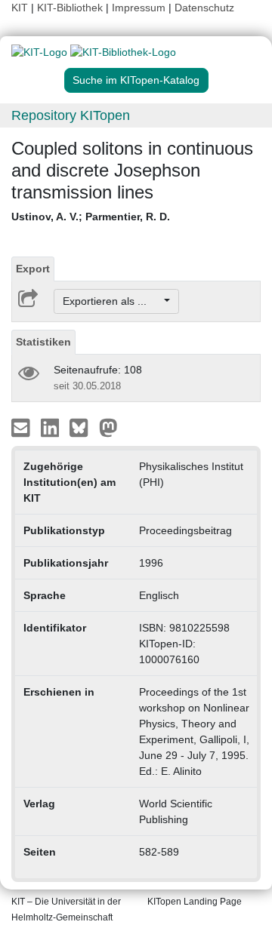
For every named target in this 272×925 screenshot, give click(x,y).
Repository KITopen (70, 115)
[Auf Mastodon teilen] (108, 427)
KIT (19, 8)
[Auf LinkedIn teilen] (51, 427)
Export (33, 269)
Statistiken (43, 342)
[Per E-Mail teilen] (22, 427)
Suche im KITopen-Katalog (136, 80)
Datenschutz (204, 8)
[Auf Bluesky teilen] (83, 427)
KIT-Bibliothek (71, 8)
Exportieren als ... (112, 301)
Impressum (138, 8)
